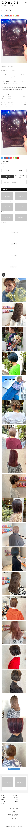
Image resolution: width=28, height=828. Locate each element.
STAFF (3, 803)
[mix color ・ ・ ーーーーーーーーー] (14, 730)
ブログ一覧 (16, 799)
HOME (2, 795)
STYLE (3, 797)
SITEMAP (15, 801)
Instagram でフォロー (14, 768)
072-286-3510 (15, 822)
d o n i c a (9, 2)
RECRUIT (15, 797)
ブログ (4, 163)
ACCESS (3, 801)
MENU (2, 799)
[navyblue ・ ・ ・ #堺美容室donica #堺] (14, 363)
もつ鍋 (9, 788)
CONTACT (15, 795)
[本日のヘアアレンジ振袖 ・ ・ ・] (14, 339)
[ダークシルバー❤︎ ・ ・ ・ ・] (14, 559)
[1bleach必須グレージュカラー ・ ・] (14, 583)
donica (7, 161)
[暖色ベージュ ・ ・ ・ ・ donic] (14, 608)
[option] (13, 783)
